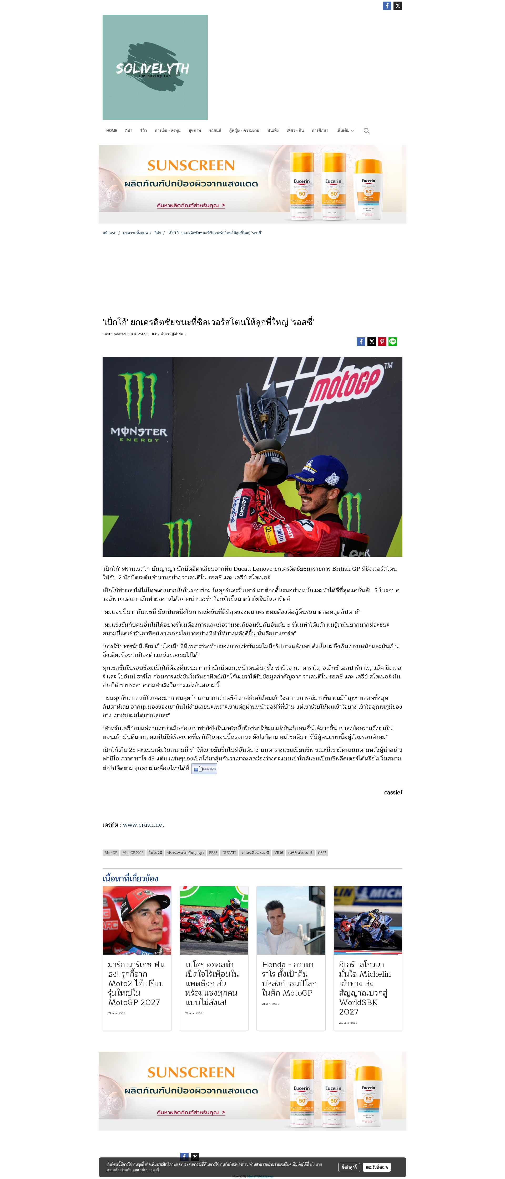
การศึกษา (320, 130)
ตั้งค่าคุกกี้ (349, 1167)
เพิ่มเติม (343, 130)
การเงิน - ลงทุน (167, 130)
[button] (366, 131)
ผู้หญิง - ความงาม (244, 130)
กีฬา (128, 130)
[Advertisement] (252, 275)
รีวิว (143, 130)
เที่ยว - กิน (295, 130)
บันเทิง (273, 130)
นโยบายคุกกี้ (149, 1169)
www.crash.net (143, 825)
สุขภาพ (195, 130)
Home (112, 130)
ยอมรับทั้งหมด (377, 1167)
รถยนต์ (215, 130)
